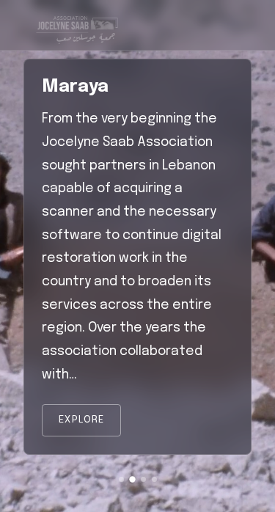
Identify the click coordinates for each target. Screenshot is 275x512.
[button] (121, 479)
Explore (81, 419)
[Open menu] (229, 25)
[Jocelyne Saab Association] (76, 25)
